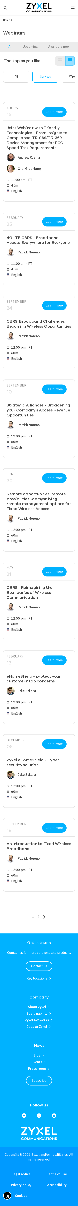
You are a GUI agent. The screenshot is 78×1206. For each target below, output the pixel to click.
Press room (37, 1069)
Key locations (37, 978)
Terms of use (57, 1174)
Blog (37, 1055)
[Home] (39, 7)
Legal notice (21, 1174)
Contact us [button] (39, 966)
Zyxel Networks (37, 1020)
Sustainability (37, 1013)
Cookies (21, 1196)
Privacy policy (21, 1185)
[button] (5, 8)
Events (37, 1062)
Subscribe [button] (39, 1080)
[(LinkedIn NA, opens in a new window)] (24, 1116)
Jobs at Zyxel (37, 1027)
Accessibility (57, 1185)
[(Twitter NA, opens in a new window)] (39, 1116)
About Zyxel (37, 1007)
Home (6, 20)
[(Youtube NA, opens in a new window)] (54, 1116)
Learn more (54, 112)
